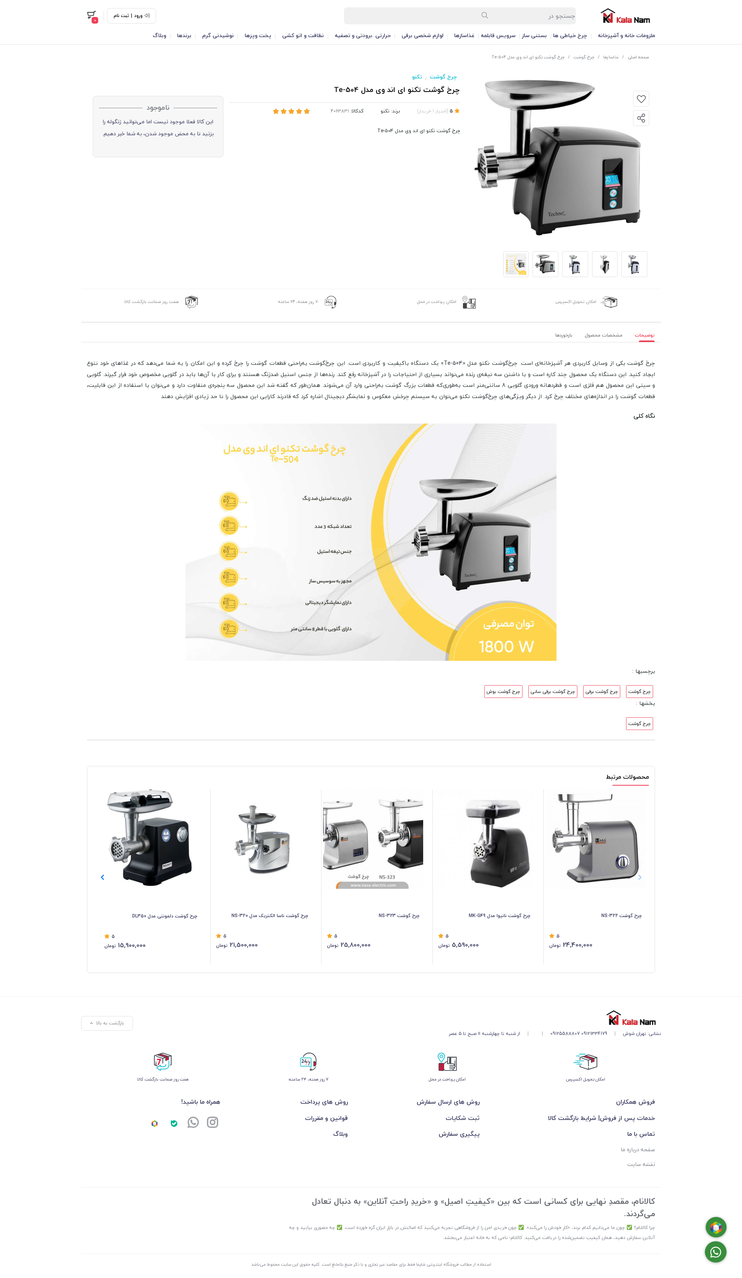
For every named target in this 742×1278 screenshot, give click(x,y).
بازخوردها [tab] (563, 335)
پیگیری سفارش (459, 1133)
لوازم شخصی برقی (422, 35)
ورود (138, 15)
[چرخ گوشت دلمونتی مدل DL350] (150, 839)
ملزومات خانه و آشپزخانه (626, 35)
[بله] (174, 1123)
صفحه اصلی (638, 57)
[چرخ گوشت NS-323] (373, 839)
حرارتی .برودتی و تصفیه (363, 35)
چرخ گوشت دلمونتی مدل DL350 (164, 916)
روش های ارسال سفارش (448, 1101)
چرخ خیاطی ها (570, 35)
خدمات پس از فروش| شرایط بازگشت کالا (601, 1118)
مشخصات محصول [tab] (604, 335)
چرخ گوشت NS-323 (399, 916)
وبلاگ (159, 35)
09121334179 (594, 1034)
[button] (102, 877)
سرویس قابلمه (498, 35)
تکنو (417, 77)
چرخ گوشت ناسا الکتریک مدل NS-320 (269, 916)
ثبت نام (121, 15)
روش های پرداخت (324, 1101)
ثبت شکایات (462, 1118)
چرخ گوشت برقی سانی (553, 691)
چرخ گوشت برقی (601, 691)
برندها (184, 35)
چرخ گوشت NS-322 (621, 916)
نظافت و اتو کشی (303, 35)
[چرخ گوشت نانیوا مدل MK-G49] (484, 839)
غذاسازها (464, 35)
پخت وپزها (258, 35)
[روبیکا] (154, 1123)
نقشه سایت (641, 1164)
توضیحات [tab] (645, 335)
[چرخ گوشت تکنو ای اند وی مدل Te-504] (555, 1017)
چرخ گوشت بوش (503, 691)
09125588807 (565, 1034)
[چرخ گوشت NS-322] (595, 839)
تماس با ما (641, 1133)
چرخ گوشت (584, 57)
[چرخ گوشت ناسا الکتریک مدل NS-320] (262, 839)
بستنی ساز (534, 35)
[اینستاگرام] (212, 1123)
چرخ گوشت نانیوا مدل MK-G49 (499, 916)
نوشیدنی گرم (218, 35)
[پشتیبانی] (193, 1123)
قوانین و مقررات (326, 1118)
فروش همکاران (635, 1101)
